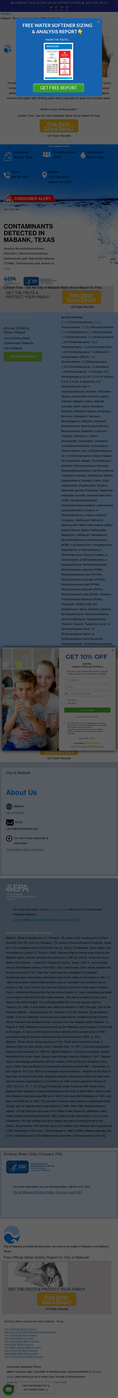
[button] (98, 22)
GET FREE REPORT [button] (58, 87)
